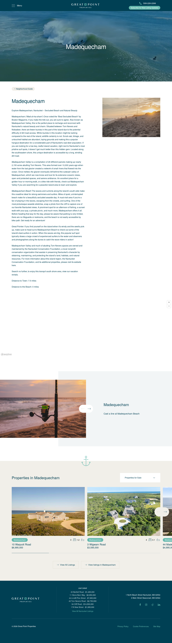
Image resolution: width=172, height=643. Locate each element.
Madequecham (20, 540)
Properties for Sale (133, 477)
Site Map (156, 626)
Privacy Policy (122, 626)
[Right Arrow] (89, 409)
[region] (86, 328)
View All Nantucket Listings (82, 611)
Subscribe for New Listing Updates (144, 7)
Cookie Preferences (141, 626)
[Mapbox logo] (6, 354)
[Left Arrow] (82, 409)
